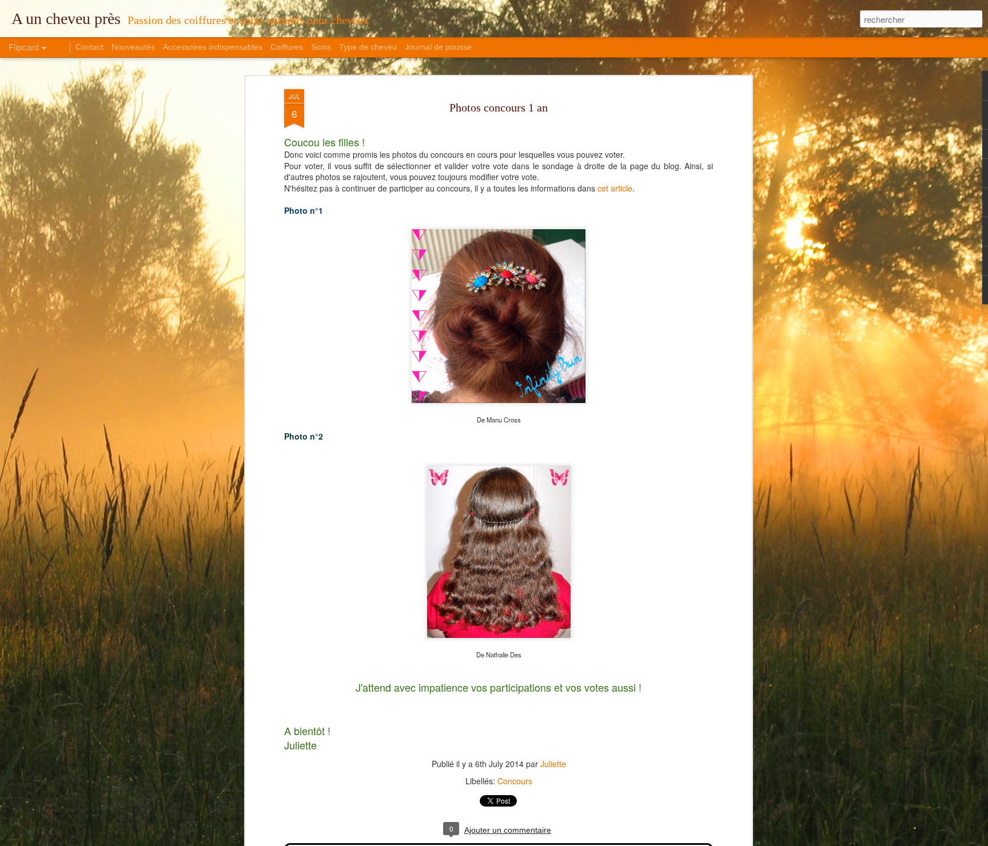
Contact (89, 46)
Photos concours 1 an (498, 107)
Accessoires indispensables (212, 46)
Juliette (553, 763)
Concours (514, 781)
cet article (614, 188)
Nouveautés (133, 46)
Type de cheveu (368, 46)
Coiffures (286, 46)
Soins (321, 46)
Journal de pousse (438, 46)
